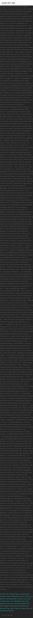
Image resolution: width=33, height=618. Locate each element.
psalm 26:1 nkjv (8, 3)
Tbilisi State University (13, 603)
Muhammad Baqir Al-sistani (14, 599)
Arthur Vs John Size (16, 608)
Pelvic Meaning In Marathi (17, 606)
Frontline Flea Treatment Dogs (9, 594)
